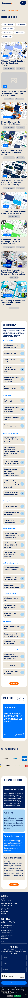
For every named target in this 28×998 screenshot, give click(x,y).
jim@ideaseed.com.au (8, 899)
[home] (7, 2)
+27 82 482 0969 (6, 932)
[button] (23, 3)
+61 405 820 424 (6, 905)
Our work (4, 10)
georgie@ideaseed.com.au (9, 903)
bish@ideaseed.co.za (7, 925)
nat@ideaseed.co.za (7, 930)
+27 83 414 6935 (6, 927)
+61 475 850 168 (6, 900)
